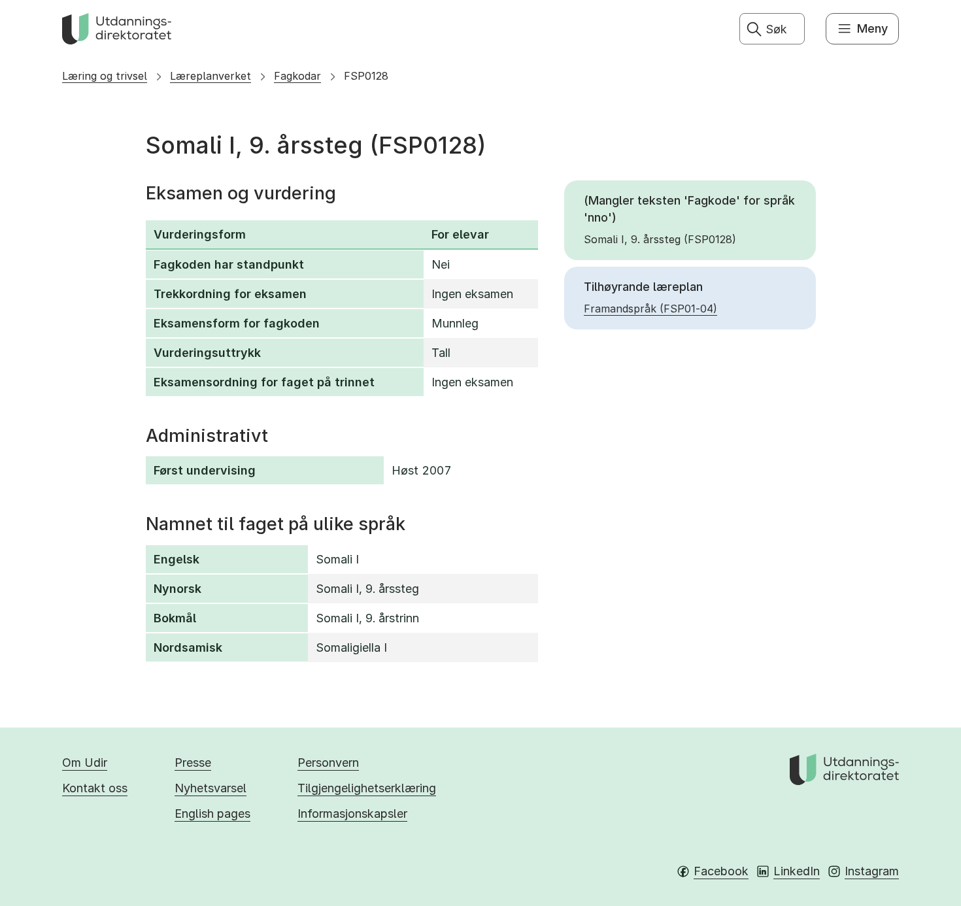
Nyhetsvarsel (210, 788)
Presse (193, 762)
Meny (872, 28)
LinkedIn (796, 871)
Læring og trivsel (104, 75)
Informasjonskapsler (352, 813)
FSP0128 (366, 75)
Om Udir (84, 762)
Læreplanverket (210, 75)
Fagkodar (297, 75)
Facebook (721, 871)
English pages (212, 813)
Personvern (328, 762)
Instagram (872, 871)
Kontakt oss (94, 788)
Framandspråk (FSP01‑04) (650, 308)
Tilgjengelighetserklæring (366, 788)
